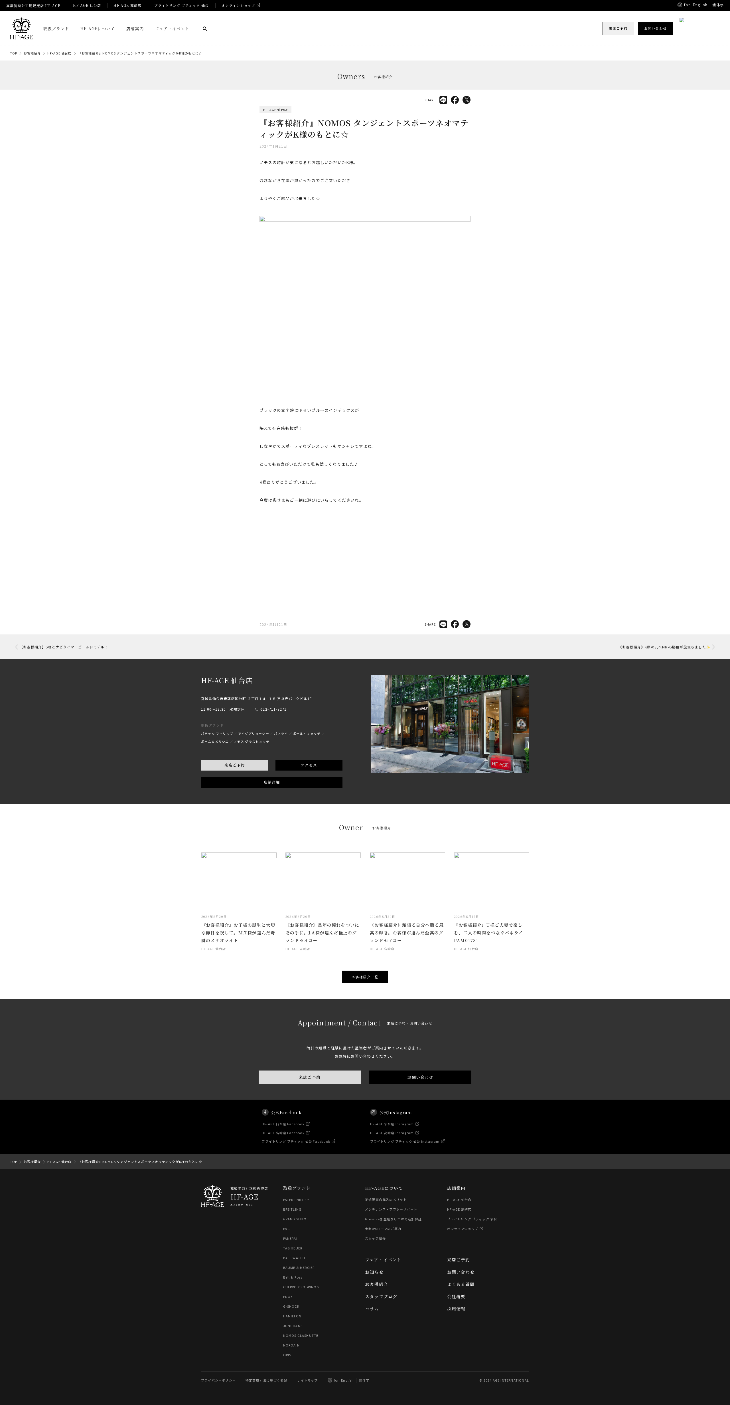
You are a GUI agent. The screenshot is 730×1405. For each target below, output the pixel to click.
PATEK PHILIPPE (296, 1199)
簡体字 (718, 4)
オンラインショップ (239, 5)
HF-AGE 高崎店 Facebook (283, 1132)
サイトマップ (307, 1380)
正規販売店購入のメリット (386, 1199)
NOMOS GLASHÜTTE (301, 1335)
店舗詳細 (272, 782)
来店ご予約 (234, 765)
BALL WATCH (294, 1257)
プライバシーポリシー (218, 1380)
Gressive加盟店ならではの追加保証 (393, 1219)
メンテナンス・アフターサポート (391, 1209)
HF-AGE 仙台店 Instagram (392, 1124)
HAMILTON (292, 1316)
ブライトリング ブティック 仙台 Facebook (296, 1141)
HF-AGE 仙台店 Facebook (283, 1124)
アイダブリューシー (253, 733)
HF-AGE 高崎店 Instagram (392, 1132)
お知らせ (374, 1272)
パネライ (281, 733)
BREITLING (292, 1209)
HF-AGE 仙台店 (87, 5)
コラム (372, 1309)
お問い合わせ (420, 1077)
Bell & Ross (293, 1277)
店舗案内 (135, 28)
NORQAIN (291, 1345)
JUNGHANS (293, 1325)
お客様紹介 (32, 53)
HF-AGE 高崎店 (127, 5)
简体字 (364, 1380)
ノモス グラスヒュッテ (251, 741)
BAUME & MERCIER (299, 1267)
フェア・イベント (172, 28)
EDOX (288, 1296)
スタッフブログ (381, 1296)
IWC (286, 1228)
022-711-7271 (273, 709)
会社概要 (456, 1296)
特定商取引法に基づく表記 (266, 1380)
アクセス (309, 765)
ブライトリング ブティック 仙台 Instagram (405, 1141)
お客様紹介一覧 (365, 976)
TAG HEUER (293, 1248)
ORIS (287, 1354)
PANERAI (290, 1238)
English (700, 4)
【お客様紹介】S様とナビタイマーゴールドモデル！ (63, 646)
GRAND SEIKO (295, 1219)
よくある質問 (461, 1284)
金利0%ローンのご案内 (383, 1228)
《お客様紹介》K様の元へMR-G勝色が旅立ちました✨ (665, 646)
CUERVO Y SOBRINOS (301, 1287)
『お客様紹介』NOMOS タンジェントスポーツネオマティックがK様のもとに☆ (140, 53)
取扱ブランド (56, 28)
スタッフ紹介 (375, 1238)
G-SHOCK (291, 1306)
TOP (13, 53)
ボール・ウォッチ (307, 733)
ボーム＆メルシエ (215, 741)
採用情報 (456, 1309)
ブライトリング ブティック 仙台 (181, 5)
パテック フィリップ (217, 733)
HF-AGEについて (97, 28)
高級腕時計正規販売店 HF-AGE (33, 5)
